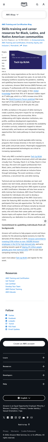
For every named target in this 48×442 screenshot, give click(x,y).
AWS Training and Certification (17, 278)
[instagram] (16, 418)
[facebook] (8, 418)
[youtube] (24, 418)
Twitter (11, 315)
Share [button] (24, 45)
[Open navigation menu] (4, 4)
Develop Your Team (13, 286)
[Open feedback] (45, 221)
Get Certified (10, 284)
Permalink (14, 45)
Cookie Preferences (28, 431)
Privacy (5, 431)
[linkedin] (12, 418)
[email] (31, 418)
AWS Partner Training (14, 289)
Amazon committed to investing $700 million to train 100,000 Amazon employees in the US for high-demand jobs (24, 241)
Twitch (11, 324)
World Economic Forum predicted (22, 99)
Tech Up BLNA (36, 156)
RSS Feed (12, 326)
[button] (12, 14)
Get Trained (10, 281)
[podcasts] (28, 418)
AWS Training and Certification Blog (17, 24)
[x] (4, 418)
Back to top (22, 424)
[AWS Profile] (43, 4)
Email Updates (14, 329)
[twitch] (20, 418)
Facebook (12, 318)
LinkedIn (11, 321)
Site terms (15, 431)
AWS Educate (11, 292)
